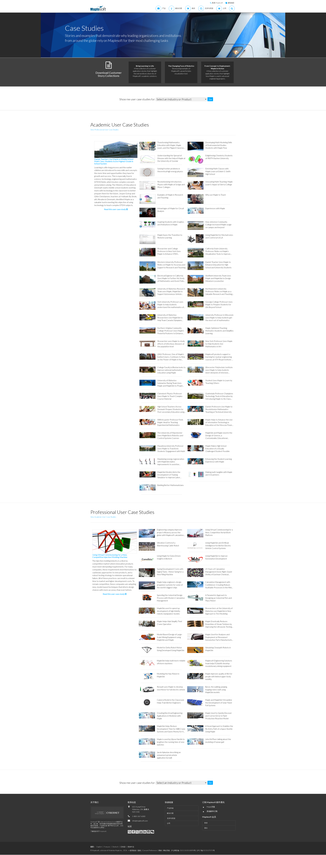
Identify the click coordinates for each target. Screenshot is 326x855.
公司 (168, 823)
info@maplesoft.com (140, 821)
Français (107, 847)
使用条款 (133, 850)
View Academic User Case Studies (103, 517)
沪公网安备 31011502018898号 (183, 850)
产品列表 (170, 808)
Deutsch (115, 847)
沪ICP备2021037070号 (206, 850)
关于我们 (94, 802)
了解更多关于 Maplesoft (98, 831)
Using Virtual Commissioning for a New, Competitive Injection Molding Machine (109, 556)
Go (210, 99)
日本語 (122, 847)
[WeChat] (152, 832)
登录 (206, 823)
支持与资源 (171, 818)
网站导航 (166, 850)
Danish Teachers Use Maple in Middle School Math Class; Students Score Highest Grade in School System (113, 161)
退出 (206, 828)
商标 (160, 850)
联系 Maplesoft (217, 3)
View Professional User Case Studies (104, 130)
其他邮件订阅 (212, 811)
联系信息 (132, 802)
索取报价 (231, 3)
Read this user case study (115, 209)
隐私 (139, 850)
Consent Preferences (149, 850)
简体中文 (131, 847)
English (99, 847)
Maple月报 (211, 807)
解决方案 (170, 813)
